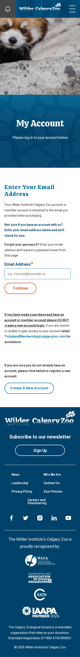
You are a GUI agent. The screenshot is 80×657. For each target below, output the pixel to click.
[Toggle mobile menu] (72, 9)
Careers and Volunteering (37, 501)
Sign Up (40, 450)
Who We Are (52, 474)
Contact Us (52, 483)
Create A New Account (29, 388)
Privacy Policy (22, 491)
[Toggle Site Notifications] (8, 9)
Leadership (20, 483)
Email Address (18, 264)
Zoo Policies (53, 491)
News (16, 474)
